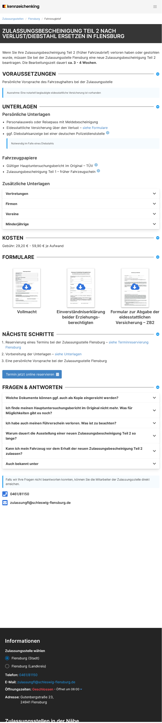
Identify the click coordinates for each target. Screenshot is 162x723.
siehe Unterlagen (68, 354)
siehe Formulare (95, 128)
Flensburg (34, 18)
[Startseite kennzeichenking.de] (21, 7)
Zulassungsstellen (13, 18)
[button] (155, 7)
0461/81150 (19, 494)
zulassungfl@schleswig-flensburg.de (40, 502)
